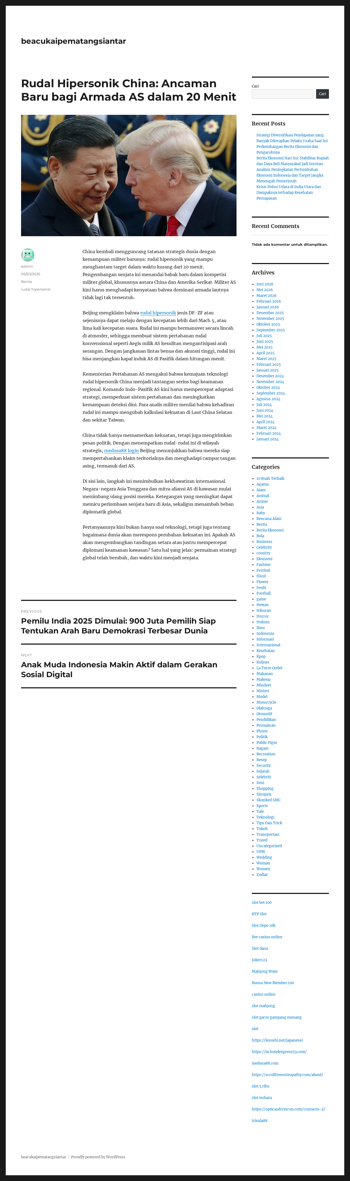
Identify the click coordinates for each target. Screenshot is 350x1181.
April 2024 (265, 422)
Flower (262, 582)
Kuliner (262, 662)
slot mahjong (263, 1006)
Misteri (262, 691)
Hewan (262, 605)
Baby (260, 513)
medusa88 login (121, 450)
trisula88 (259, 1120)
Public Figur (266, 742)
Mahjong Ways (265, 971)
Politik (262, 737)
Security (263, 765)
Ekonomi (264, 559)
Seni (260, 782)
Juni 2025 (264, 341)
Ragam (262, 748)
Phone (262, 731)
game (261, 599)
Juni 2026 (264, 284)
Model (261, 696)
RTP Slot (259, 914)
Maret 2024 (266, 427)
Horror (262, 616)
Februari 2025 (268, 364)
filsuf (261, 576)
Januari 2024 (267, 439)
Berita (26, 281)
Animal (262, 495)
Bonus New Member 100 (273, 983)
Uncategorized (269, 846)
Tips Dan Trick (269, 823)
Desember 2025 (270, 313)
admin (27, 266)
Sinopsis (264, 794)
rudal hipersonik (158, 312)
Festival (263, 570)
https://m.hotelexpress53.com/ (279, 1052)
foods (261, 587)
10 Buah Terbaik (270, 478)
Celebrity (264, 547)
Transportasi (267, 834)
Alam (261, 490)
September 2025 (270, 330)
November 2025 (270, 318)
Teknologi (265, 817)
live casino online (267, 937)
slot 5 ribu (260, 1086)
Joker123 (259, 960)
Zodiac (262, 874)
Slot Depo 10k (263, 925)
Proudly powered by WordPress (98, 1157)
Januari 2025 (267, 370)
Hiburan (263, 610)
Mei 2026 (264, 290)
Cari (255, 86)
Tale (260, 811)
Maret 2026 (266, 295)
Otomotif (264, 714)
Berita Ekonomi (270, 530)
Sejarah (263, 771)
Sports (262, 805)
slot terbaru (262, 1097)
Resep (261, 760)
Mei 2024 (264, 416)
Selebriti (263, 777)
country (263, 553)
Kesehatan (265, 650)
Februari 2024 (268, 433)
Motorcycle (266, 702)
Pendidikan (266, 719)
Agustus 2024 (268, 399)
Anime (262, 501)
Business (264, 541)
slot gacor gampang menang (277, 1017)
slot (255, 1029)
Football (263, 593)
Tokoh (262, 828)
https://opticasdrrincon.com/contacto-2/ (288, 1109)
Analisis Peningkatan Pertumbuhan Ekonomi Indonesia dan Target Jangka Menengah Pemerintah (289, 175)
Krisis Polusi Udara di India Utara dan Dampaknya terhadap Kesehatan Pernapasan (288, 193)
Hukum (263, 622)
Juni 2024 (264, 410)
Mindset (263, 685)
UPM (260, 851)
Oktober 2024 (268, 387)
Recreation (265, 754)
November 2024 (270, 381)
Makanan (264, 673)
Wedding (264, 857)
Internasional (268, 645)
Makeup (263, 679)
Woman (263, 863)
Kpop (261, 656)
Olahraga (264, 708)
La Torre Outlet (269, 668)
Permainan (266, 725)
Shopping (264, 788)
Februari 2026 (268, 301)
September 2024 (270, 393)
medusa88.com (265, 1063)
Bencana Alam (268, 518)
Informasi (265, 639)
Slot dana (260, 948)
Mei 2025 (264, 347)
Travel (261, 840)
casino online (263, 994)
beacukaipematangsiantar (73, 41)
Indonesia (265, 633)
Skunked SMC (268, 800)
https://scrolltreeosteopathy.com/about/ (287, 1074)
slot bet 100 (262, 902)
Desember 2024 (270, 376)
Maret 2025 (266, 358)
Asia (260, 507)
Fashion (263, 564)
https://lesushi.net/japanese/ (277, 1040)
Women (263, 869)
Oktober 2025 (268, 324)
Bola (260, 536)
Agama (262, 484)
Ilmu (260, 627)
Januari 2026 (267, 307)
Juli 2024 (264, 404)
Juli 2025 (264, 336)
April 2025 (265, 353)
